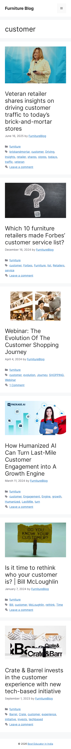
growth (56, 496)
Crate (22, 714)
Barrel (13, 714)
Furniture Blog (19, 8)
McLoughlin (36, 604)
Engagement (31, 496)
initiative (10, 719)
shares (32, 157)
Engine (46, 496)
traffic (9, 162)
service (9, 270)
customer (37, 151)
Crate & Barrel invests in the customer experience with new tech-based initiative (34, 681)
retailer (21, 157)
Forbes (27, 265)
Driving (49, 151)
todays (52, 157)
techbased (36, 719)
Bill (11, 604)
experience (49, 714)
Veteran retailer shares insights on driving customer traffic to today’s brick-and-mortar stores (29, 111)
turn (37, 501)
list (49, 265)
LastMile (27, 501)
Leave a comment (21, 167)
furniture (15, 146)
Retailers (58, 265)
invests (22, 719)
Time (59, 604)
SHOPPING (56, 375)
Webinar (10, 380)
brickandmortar (19, 151)
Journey (42, 375)
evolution (29, 375)
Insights (10, 157)
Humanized (12, 501)
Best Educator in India (40, 743)
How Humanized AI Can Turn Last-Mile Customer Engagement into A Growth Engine (30, 459)
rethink (50, 604)
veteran (19, 162)
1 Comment (16, 385)
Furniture (40, 265)
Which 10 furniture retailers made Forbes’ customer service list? (35, 235)
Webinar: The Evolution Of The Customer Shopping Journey (32, 341)
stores (42, 157)
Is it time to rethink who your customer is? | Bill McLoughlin (31, 574)
